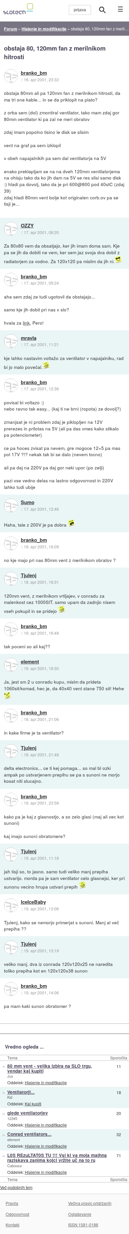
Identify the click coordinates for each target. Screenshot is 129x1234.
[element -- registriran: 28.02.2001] (11, 665)
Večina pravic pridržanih (89, 1203)
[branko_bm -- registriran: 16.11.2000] (11, 76)
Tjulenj (28, 575)
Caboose (14, 1165)
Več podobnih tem (16, 1187)
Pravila (12, 1203)
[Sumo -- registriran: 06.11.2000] (11, 505)
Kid (9, 1097)
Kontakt (12, 1224)
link (26, 322)
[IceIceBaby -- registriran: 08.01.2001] (11, 905)
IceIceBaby (33, 902)
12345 (12, 1118)
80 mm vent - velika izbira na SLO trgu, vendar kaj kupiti (49, 1068)
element (30, 661)
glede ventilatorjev (27, 1113)
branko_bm (34, 73)
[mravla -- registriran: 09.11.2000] (11, 341)
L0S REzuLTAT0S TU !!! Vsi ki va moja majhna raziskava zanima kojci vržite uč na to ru (57, 1157)
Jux (10, 1076)
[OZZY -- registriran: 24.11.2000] (11, 229)
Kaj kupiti (33, 1103)
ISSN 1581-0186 (83, 1224)
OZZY (27, 225)
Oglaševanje (79, 1214)
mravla (28, 338)
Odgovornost (17, 1214)
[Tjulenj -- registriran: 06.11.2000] (11, 579)
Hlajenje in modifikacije (46, 1082)
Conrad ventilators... (29, 1134)
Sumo (27, 502)
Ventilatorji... (21, 1092)
